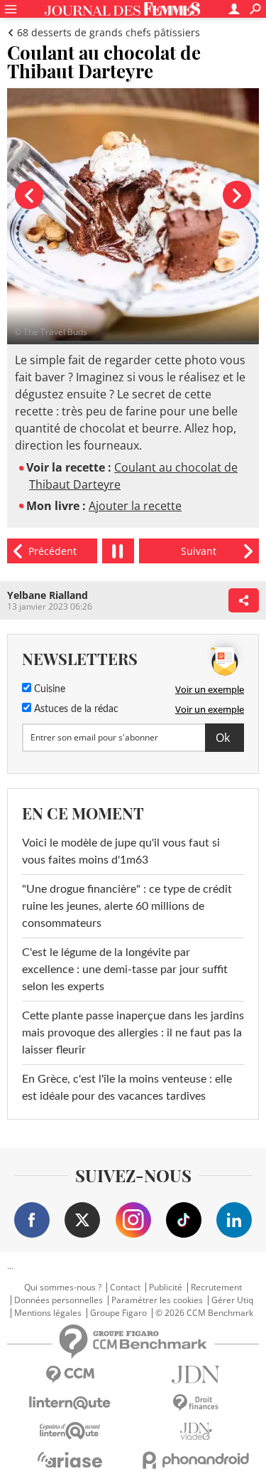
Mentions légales (48, 1313)
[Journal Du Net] (196, 1375)
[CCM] (70, 1375)
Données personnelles (58, 1300)
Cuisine (48, 689)
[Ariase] (70, 1459)
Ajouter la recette (135, 506)
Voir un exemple (209, 689)
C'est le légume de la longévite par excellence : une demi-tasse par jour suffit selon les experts (125, 969)
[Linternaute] (70, 1403)
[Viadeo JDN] (196, 1431)
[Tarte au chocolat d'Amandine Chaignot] (199, 550)
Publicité (165, 1287)
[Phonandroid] (196, 1460)
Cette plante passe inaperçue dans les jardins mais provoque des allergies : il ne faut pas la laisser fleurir (133, 1033)
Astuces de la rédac (74, 709)
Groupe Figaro (118, 1313)
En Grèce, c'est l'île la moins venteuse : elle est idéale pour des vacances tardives (127, 1087)
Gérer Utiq (232, 1300)
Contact (125, 1287)
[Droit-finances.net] (196, 1403)
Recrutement (216, 1287)
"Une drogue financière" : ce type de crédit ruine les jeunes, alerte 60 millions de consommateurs (127, 906)
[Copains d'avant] (70, 1431)
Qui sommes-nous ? (62, 1287)
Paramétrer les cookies (157, 1300)
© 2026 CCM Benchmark (204, 1313)
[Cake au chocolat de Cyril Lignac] (52, 550)
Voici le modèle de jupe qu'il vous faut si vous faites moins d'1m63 (121, 851)
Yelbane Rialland (47, 595)
